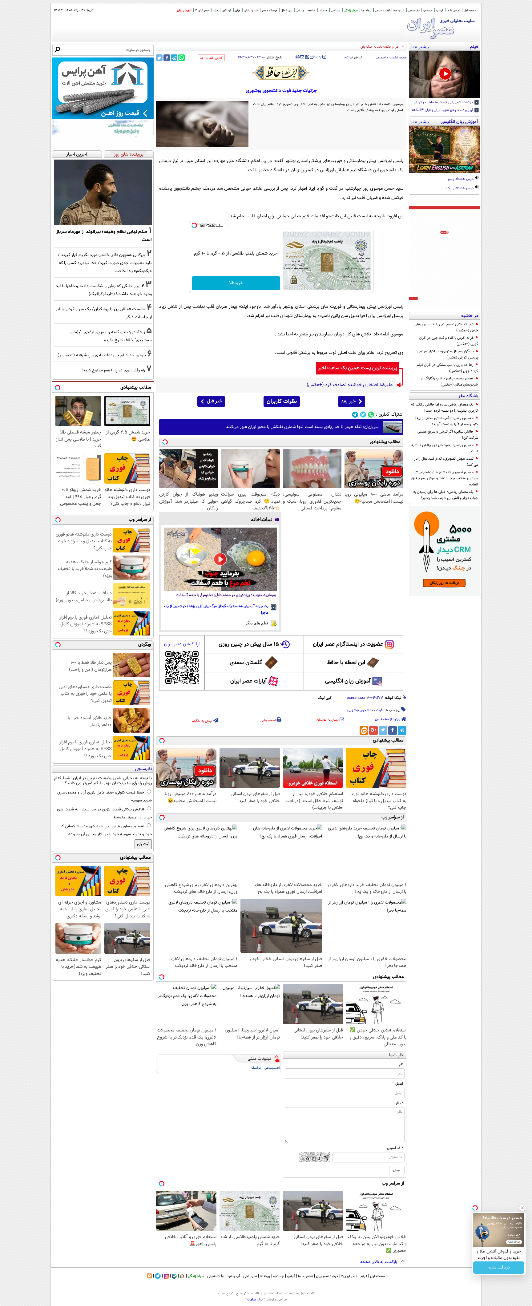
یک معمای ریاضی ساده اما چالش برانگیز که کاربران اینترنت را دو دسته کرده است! (444, 408)
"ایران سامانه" (255, 1299)
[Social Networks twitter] (363, 414)
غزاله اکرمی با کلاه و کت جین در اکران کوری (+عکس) (448, 341)
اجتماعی (381, 57)
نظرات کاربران (282, 401)
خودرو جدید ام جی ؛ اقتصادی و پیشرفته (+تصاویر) (102, 355)
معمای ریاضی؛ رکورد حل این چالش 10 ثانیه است (444, 448)
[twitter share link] (159, 57)
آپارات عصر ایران (248, 681)
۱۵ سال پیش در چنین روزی (249, 644)
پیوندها (265, 1276)
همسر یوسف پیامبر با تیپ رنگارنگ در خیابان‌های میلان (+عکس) (449, 381)
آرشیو (439, 10)
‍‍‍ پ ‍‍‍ (318, 56)
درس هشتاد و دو (461, 179)
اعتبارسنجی (272, 1068)
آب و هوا (398, 10)
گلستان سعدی (246, 663)
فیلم (215, 10)
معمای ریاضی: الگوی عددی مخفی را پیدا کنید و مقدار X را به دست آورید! (446, 421)
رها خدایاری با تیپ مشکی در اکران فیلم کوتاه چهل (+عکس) (447, 368)
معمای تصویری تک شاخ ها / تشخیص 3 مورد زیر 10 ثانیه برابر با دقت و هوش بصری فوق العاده (444, 478)
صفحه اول (470, 10)
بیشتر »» (420, 46)
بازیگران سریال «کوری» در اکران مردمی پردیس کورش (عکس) (447, 354)
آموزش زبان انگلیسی (348, 681)
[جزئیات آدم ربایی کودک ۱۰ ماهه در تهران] (444, 74)
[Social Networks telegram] (355, 414)
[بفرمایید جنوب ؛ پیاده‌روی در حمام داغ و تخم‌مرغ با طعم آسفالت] (220, 559)
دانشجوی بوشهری (360, 710)
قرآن (237, 10)
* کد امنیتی (395, 1148)
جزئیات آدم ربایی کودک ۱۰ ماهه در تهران (444, 102)
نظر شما (397, 1055)
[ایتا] (364, 730)
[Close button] (522, 1208)
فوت (379, 710)
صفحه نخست (397, 57)
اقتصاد (323, 10)
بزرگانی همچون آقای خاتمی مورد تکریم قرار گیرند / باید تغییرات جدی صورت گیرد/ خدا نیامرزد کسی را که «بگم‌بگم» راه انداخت (105, 263)
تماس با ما (453, 10)
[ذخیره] (307, 57)
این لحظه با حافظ (346, 663)
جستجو (428, 10)
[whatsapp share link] (181, 57)
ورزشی (300, 10)
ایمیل (399, 1083)
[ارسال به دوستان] (302, 56)
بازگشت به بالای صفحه (379, 1262)
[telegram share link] (174, 57)
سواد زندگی (351, 10)
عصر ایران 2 (202, 10)
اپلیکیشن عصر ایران (182, 644)
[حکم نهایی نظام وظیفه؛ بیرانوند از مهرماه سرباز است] (103, 192)
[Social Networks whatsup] (371, 414)
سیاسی (335, 10)
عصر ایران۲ (349, 1276)
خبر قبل (214, 401)
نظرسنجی (414, 10)
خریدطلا (236, 283)
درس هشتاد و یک (460, 188)
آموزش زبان (184, 10)
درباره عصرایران (327, 1276)
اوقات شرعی (382, 10)
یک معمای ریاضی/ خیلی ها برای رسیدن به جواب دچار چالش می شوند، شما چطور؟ (445, 495)
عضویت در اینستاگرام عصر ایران (348, 644)
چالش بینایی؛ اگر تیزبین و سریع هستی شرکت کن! (447, 435)
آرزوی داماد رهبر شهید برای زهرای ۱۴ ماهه (443, 110)
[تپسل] (194, 225)
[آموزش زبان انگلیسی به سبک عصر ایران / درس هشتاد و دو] (444, 149)
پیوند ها (366, 10)
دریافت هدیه (499, 1267)
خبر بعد (348, 401)
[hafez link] (281, 73)
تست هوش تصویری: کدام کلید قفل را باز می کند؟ (446, 462)
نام (401, 1064)
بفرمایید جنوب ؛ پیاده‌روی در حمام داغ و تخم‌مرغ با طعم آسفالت (226, 595)
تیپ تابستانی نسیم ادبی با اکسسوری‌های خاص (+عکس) (446, 327)
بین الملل (286, 10)
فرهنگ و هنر (269, 10)
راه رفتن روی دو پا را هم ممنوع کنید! (113, 370)
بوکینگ (256, 1068)
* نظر (399, 1103)
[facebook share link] (166, 57)
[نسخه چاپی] (298, 56)
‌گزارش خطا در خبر (211, 58)
